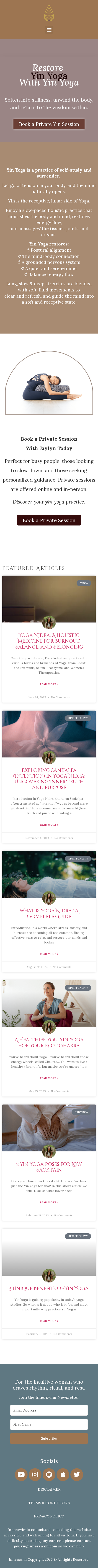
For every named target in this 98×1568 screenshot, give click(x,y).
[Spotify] (49, 1474)
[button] (49, 30)
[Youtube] (21, 1474)
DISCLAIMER (49, 1489)
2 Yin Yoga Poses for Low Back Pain (49, 1167)
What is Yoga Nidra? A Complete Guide (49, 914)
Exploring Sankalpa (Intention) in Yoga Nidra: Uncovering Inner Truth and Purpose (49, 779)
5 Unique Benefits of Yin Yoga (49, 1288)
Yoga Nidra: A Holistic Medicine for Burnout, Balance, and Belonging (49, 641)
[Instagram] (35, 1474)
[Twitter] (76, 1474)
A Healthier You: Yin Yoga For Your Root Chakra (49, 1043)
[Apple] (63, 1474)
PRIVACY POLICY (49, 1516)
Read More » (49, 684)
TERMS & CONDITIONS (49, 1503)
